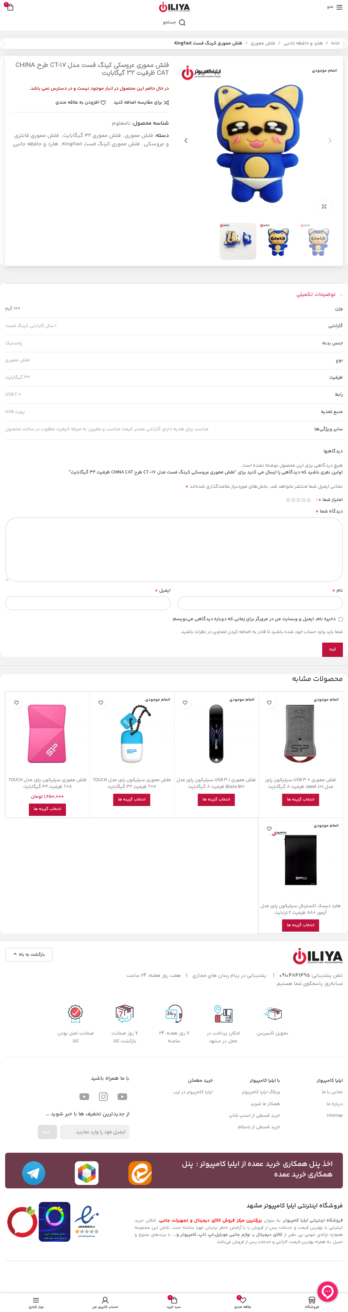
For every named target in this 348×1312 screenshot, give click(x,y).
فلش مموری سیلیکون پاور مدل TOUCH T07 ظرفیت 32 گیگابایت (132, 783)
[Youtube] (122, 1097)
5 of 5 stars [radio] (288, 500)
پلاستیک (13, 343)
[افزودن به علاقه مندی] (270, 703)
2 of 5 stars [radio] (303, 500)
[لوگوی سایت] (174, 7)
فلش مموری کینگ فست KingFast (208, 43)
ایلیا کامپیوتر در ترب (193, 1092)
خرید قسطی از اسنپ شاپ (254, 1115)
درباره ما (335, 1104)
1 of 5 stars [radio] (308, 500)
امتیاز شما (330, 500)
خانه (335, 43)
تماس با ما (332, 1092)
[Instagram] (103, 1097)
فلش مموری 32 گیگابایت (92, 135)
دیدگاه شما (329, 511)
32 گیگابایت (17, 377)
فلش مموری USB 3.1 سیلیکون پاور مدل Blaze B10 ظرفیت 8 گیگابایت (216, 783)
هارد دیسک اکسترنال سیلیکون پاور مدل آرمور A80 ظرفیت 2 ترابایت (300, 909)
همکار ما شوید (265, 1104)
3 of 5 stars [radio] (298, 500)
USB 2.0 (13, 394)
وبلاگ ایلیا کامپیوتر (261, 1092)
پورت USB (15, 412)
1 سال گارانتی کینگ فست (30, 326)
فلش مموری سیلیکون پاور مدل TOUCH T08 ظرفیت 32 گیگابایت (47, 783)
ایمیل (163, 590)
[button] (330, 140)
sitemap (335, 1115)
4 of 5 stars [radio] (293, 500)
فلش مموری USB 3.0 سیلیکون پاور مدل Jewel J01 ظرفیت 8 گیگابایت (300, 783)
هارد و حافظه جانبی (303, 43)
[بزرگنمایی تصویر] (324, 207)
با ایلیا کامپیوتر (265, 1080)
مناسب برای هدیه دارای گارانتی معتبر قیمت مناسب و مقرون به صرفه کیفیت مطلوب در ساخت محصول (107, 429)
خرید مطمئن (200, 1080)
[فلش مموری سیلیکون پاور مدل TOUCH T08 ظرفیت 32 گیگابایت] (47, 734)
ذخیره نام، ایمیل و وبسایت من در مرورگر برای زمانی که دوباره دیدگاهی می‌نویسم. (254, 619)
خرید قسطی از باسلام (259, 1127)
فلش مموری (262, 43)
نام (337, 590)
